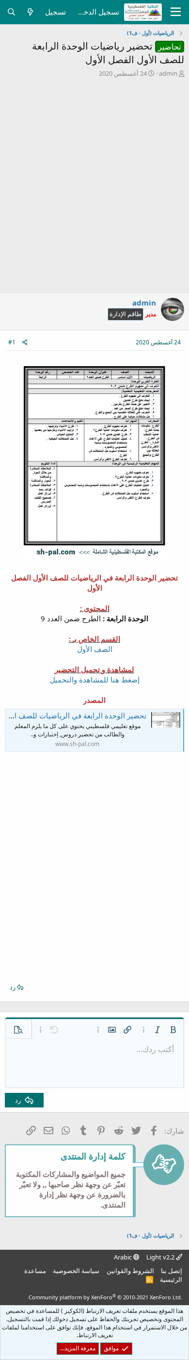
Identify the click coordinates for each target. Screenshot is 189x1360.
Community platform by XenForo (105, 1297)
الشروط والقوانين (130, 1270)
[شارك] (25, 342)
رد (13, 987)
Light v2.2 (161, 1257)
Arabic (123, 1257)
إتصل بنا (171, 1270)
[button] (173, 1029)
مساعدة (35, 1270)
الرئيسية (171, 1279)
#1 (12, 342)
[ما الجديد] (30, 12)
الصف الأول (94, 649)
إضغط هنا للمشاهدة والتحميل (95, 679)
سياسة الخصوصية (76, 1270)
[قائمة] (175, 12)
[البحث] (11, 12)
